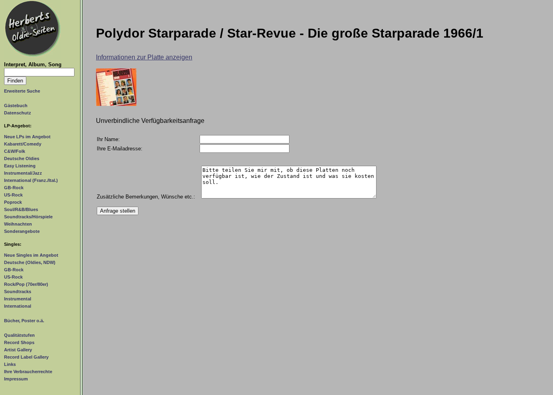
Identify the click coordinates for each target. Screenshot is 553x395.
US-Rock (13, 194)
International (17, 306)
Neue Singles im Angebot (31, 255)
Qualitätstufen (19, 335)
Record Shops (19, 342)
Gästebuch (16, 105)
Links (10, 364)
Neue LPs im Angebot (27, 136)
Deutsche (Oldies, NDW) (29, 262)
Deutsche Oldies (21, 158)
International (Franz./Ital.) (31, 180)
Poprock (13, 202)
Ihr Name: (108, 139)
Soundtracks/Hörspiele (28, 216)
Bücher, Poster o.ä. (24, 320)
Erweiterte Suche (22, 91)
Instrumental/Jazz (23, 173)
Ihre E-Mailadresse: (120, 149)
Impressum (16, 378)
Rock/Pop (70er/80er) (26, 284)
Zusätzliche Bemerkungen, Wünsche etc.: (146, 197)
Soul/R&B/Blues (21, 209)
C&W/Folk (14, 151)
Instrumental (17, 298)
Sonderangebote (22, 231)
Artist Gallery (18, 349)
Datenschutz (17, 112)
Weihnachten (18, 224)
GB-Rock (13, 187)
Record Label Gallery (26, 357)
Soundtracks (17, 291)
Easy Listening (20, 165)
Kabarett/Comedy (22, 144)
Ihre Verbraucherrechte (28, 371)
